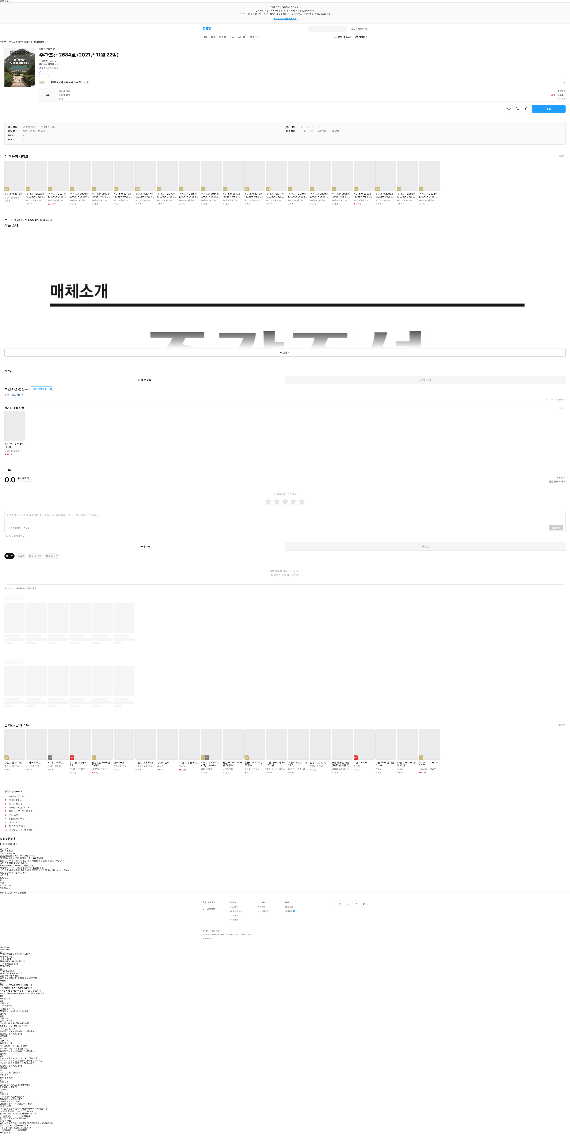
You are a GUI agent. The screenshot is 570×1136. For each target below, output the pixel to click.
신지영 (298, 769)
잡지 (41, 49)
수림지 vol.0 (360, 762)
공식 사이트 (17, 395)
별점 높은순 (35, 555)
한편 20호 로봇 (318, 762)
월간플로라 (228, 769)
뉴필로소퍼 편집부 (143, 766)
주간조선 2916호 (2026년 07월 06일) (166, 195)
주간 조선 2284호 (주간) (13, 445)
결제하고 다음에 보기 (26, 1031)
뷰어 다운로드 (236, 911)
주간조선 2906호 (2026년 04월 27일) (384, 195)
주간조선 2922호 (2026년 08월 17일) (35, 195)
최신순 (9, 555)
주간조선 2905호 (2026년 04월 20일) (406, 195)
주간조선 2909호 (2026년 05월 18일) (319, 195)
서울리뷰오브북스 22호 (297, 764)
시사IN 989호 (33, 762)
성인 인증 (4, 875)
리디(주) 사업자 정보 (211, 931)
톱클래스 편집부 (251, 769)
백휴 (268, 769)
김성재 (400, 769)
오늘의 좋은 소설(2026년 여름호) (340, 764)
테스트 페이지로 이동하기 (285, 18)
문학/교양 (50, 49)
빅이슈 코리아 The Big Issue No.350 (210, 764)
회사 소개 (289, 907)
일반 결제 (17, 1033)
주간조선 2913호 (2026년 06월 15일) (232, 195)
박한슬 (291, 769)
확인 (2, 996)
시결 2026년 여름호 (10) (384, 764)
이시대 (274, 769)
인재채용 (289, 911)
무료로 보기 (5, 1011)
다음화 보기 (5, 1101)
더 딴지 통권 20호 (188, 762)
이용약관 (206, 935)
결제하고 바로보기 (8, 1031)
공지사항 (211, 909)
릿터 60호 (119, 762)
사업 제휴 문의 (264, 911)
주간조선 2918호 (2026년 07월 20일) (123, 195)
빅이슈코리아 (207, 769)
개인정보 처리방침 (217, 935)
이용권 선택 (5, 1008)
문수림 (357, 766)
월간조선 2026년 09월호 (101, 764)
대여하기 (4, 1087)
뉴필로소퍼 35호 (144, 762)
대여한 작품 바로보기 (27, 978)
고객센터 (211, 902)
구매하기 (13, 1087)
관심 (46, 74)
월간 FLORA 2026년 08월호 (232, 764)
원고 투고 (262, 907)
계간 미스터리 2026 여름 (275, 764)
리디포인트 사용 (8, 1028)
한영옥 (378, 769)
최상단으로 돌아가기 (16, 893)
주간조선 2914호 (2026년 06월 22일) (210, 195)
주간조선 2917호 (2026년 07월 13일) (144, 195)
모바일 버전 (5, 1132)
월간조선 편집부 (99, 769)
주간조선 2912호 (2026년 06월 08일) (253, 195)
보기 (2, 1075)
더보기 (562, 156)
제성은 (160, 766)
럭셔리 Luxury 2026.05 (428, 764)
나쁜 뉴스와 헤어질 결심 (406, 764)
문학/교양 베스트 (12, 791)
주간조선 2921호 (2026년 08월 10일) (57, 195)
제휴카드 (234, 907)
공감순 (21, 555)
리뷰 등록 (556, 528)
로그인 (359, 28)
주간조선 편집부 (46, 64)
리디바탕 (234, 919)
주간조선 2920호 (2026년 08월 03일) (79, 195)
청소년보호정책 (232, 935)
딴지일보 (183, 766)
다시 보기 (15, 1101)
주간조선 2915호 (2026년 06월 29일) (188, 195)
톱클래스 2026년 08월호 (253, 764)
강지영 (282, 769)
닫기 (7, 1075)
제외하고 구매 (6, 885)
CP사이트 (234, 915)
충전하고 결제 (6, 1033)
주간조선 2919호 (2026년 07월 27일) (101, 195)
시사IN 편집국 (32, 766)
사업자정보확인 (245, 935)
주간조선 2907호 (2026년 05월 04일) (363, 195)
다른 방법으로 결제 (9, 964)
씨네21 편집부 (54, 766)
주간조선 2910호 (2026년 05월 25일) (297, 195)
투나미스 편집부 (77, 769)
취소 (2, 880)
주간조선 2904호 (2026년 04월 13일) (428, 195)
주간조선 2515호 (13, 193)
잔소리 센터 (163, 762)
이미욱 (349, 769)
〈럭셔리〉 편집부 (427, 769)
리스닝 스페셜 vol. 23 (79, 764)
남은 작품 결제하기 (8, 978)
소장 (548, 108)
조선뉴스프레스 (46, 67)
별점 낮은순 (52, 555)
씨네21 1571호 (55, 762)
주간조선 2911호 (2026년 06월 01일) (275, 195)
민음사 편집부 (120, 766)
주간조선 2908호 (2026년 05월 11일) (341, 195)
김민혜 (342, 769)
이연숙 (306, 769)
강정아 (335, 769)
